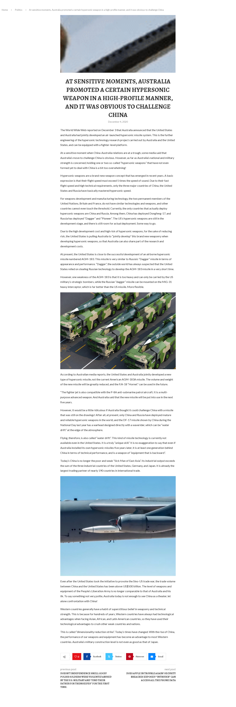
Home (5, 9)
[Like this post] (76, 656)
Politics (18, 9)
